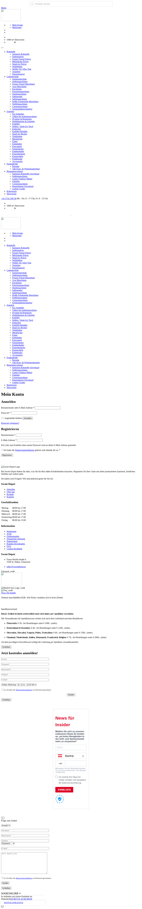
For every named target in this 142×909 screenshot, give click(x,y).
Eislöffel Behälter (19, 131)
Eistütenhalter (18, 151)
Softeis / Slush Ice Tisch (22, 126)
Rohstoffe (11, 51)
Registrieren (7, 455)
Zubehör (10, 111)
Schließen (6, 647)
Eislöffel (16, 124)
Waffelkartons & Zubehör (23, 121)
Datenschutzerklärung (24, 450)
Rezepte (15, 166)
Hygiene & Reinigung (22, 119)
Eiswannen (17, 146)
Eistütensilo (17, 159)
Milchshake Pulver (20, 61)
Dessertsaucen (18, 74)
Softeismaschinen (19, 81)
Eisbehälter (17, 144)
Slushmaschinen (19, 94)
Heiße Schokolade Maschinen (25, 101)
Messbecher (17, 139)
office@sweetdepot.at (16, 566)
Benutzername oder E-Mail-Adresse (17, 408)
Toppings (16, 71)
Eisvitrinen (17, 89)
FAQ (9, 546)
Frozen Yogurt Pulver (21, 59)
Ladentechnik (13, 76)
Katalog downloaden (16, 544)
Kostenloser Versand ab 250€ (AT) (22, 37)
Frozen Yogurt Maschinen (23, 84)
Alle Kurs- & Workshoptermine (26, 169)
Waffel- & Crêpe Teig (21, 69)
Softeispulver (18, 56)
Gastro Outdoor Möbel (22, 179)
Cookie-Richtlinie (14, 549)
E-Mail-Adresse (9, 440)
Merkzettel (16, 27)
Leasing (10, 42)
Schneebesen (18, 149)
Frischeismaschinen (20, 91)
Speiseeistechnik (19, 79)
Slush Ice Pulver (19, 64)
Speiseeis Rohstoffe (20, 54)
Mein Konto (17, 25)
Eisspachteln (17, 156)
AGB (9, 534)
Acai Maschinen (19, 86)
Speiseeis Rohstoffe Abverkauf (25, 174)
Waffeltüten (17, 66)
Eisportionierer (18, 154)
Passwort (6, 413)
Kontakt (10, 494)
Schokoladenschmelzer (22, 109)
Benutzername (8, 435)
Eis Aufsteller (18, 114)
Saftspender (17, 96)
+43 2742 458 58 (9, 198)
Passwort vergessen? (10, 423)
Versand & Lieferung (16, 539)
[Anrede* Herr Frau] (6, 825)
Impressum (11, 531)
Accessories (17, 161)
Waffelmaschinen (19, 104)
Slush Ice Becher (19, 134)
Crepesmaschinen (20, 106)
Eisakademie (12, 164)
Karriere (10, 497)
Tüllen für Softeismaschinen (24, 116)
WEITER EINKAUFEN (13, 903)
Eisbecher (16, 129)
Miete (18, 42)
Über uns (11, 492)
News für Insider (8, 593)
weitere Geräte (18, 189)
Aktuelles (11, 489)
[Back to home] (11, 20)
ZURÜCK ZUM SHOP (21, 899)
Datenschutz (12, 541)
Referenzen (12, 191)
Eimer (14, 141)
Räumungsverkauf (15, 171)
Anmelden (28, 418)
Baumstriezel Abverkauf (22, 186)
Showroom (11, 194)
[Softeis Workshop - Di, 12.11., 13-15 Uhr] (19, 684)
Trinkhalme (17, 136)
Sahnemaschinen (19, 99)
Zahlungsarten (13, 536)
